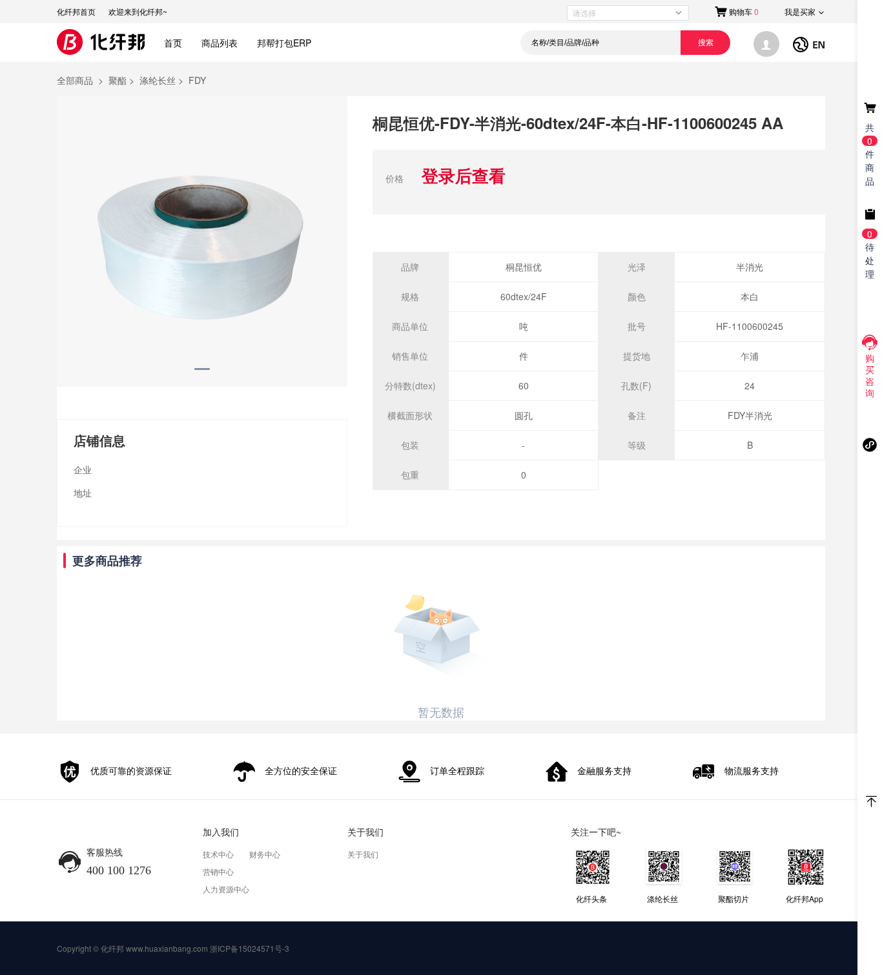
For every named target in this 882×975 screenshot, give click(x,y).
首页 (173, 42)
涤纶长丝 (662, 898)
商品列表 (219, 42)
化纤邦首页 (76, 11)
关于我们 (362, 853)
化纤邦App (804, 898)
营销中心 (218, 871)
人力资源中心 (226, 888)
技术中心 (218, 853)
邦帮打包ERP (284, 42)
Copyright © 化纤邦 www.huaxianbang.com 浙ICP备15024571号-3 (173, 948)
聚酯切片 (733, 898)
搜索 (705, 42)
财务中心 (264, 853)
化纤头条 (591, 898)
